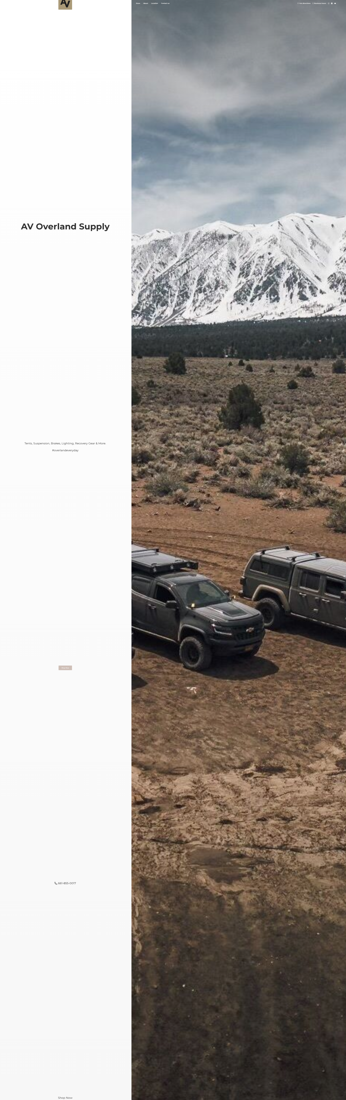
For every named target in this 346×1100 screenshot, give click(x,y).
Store (138, 3)
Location (154, 3)
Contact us (165, 3)
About (145, 3)
